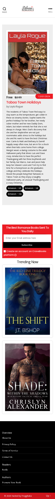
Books (5, 469)
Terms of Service (10, 450)
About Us (6, 438)
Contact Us (7, 457)
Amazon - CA (15, 194)
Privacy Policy (9, 444)
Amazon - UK (31, 188)
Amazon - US (14, 188)
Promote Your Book (11, 482)
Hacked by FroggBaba (22, 495)
